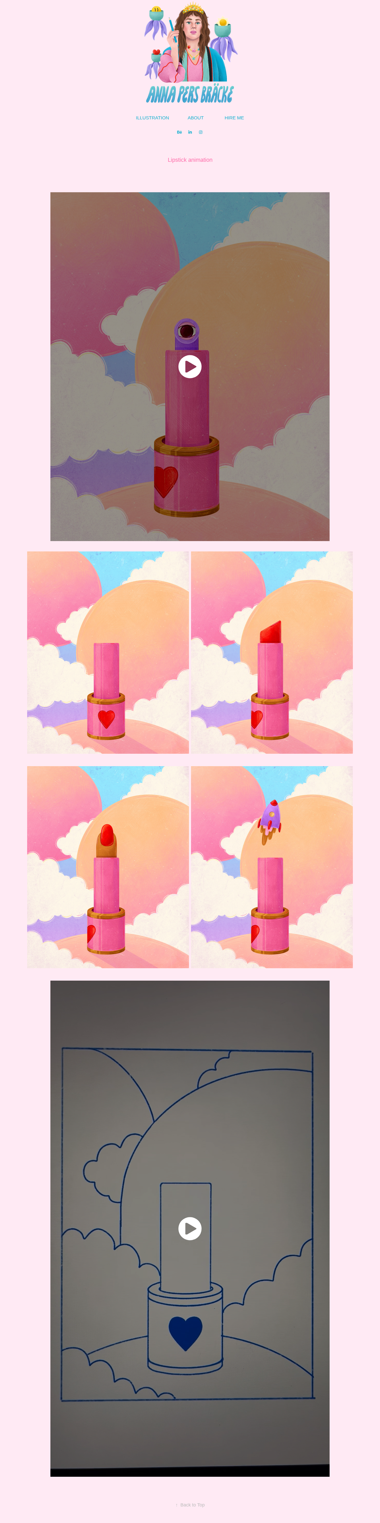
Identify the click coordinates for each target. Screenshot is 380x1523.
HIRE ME (234, 117)
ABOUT (196, 117)
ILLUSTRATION (152, 117)
